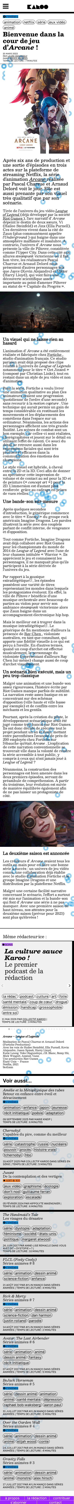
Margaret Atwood (36, 1239)
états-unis (47, 1234)
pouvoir (10, 1149)
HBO (28, 1155)
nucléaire (59, 1144)
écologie (51, 1186)
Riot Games (13, 218)
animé (9, 27)
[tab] (9, 1029)
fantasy (35, 1357)
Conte (44, 1441)
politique (11, 1239)
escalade (33, 1197)
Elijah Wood (26, 1441)
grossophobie (50, 1007)
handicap (28, 1007)
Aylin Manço (34, 1284)
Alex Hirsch (43, 1478)
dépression (53, 1399)
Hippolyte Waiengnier (45, 1203)
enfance (30, 1107)
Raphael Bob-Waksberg (22, 1405)
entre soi (10, 1013)
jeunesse (59, 1107)
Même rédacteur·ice (23, 936)
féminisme (12, 1234)
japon (44, 1107)
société (30, 1234)
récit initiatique (16, 1113)
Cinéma (12, 16)
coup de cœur (41, 1002)
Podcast (26, 996)
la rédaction (37, 1498)
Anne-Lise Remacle (38, 1245)
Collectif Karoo (34, 1019)
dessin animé (45, 1273)
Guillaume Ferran (36, 1191)
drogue (61, 1002)
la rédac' (10, 996)
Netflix (29, 22)
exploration (13, 1197)
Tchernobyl (13, 1155)
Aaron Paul (52, 1405)
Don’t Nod (12, 1191)
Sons (9, 944)
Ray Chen (33, 634)
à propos (12, 1498)
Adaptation (55, 1113)
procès (25, 1149)
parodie (35, 1321)
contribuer (61, 1498)
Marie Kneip (42, 1119)
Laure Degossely (17, 56)
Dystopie (22, 1228)
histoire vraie (45, 1149)
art (54, 996)
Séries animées (18, 58)
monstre (24, 1478)
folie (63, 996)
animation (12, 22)
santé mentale (14, 1002)
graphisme (32, 1186)
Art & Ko (13, 1180)
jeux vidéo (57, 22)
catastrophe (25, 1144)
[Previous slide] (2, 985)
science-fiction (16, 1278)
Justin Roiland (15, 1321)
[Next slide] (69, 985)
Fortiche (54, 354)
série (41, 22)
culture (42, 996)
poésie (37, 1113)
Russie (43, 1144)
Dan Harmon (41, 1315)
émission (10, 1007)
